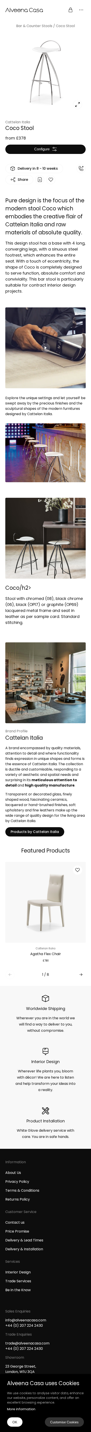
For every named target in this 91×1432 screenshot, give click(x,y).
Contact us (15, 1222)
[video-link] (45, 362)
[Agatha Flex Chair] (45, 902)
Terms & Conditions (22, 1190)
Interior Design (18, 1272)
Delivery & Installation (24, 1249)
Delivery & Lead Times (24, 1240)
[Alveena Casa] (25, 10)
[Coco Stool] (45, 72)
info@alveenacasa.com (25, 1320)
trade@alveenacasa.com (27, 1343)
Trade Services (18, 1281)
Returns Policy (17, 1199)
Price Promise (17, 1231)
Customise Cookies (64, 1422)
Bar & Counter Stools (34, 25)
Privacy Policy (17, 1181)
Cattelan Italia (17, 122)
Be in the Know (18, 1290)
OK (14, 1422)
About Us (13, 1172)
